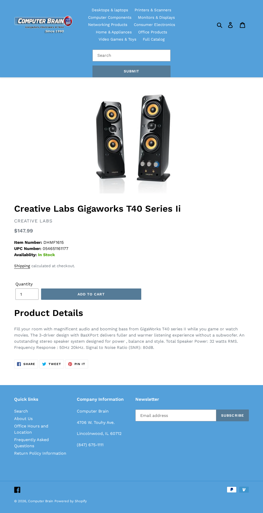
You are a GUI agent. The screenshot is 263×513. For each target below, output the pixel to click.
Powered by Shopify (70, 501)
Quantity (24, 284)
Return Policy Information (40, 453)
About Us (23, 418)
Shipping (22, 266)
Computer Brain (40, 501)
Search (21, 411)
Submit (131, 71)
